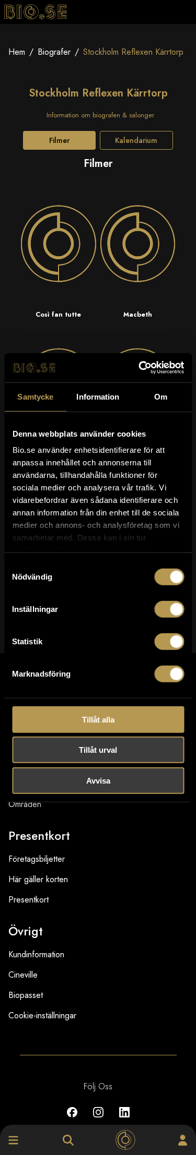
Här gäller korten (38, 879)
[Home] (125, 1140)
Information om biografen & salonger (100, 115)
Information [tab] (97, 396)
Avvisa (98, 780)
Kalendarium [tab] (136, 140)
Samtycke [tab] (35, 396)
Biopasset (25, 995)
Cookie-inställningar (42, 1015)
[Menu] (13, 1140)
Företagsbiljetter (36, 859)
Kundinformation (36, 954)
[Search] (68, 1140)
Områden (24, 804)
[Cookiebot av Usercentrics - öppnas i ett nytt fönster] (139, 368)
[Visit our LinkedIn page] (124, 1120)
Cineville (23, 975)
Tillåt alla (98, 719)
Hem (16, 52)
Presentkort (28, 900)
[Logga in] (183, 1140)
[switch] (169, 608)
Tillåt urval (98, 749)
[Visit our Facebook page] (72, 1120)
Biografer (54, 52)
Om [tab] (160, 396)
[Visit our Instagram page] (98, 1120)
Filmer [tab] (59, 140)
